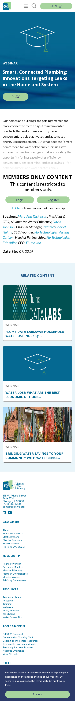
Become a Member (13, 567)
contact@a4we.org (14, 506)
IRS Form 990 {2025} (14, 546)
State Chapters (11, 543)
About (6, 530)
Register (53, 200)
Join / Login (56, 6)
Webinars (8, 607)
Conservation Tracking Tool (18, 637)
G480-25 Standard (13, 634)
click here (17, 208)
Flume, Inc (33, 242)
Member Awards (12, 577)
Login (20, 200)
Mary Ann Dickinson (32, 216)
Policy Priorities (11, 610)
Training (7, 604)
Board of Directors (13, 533)
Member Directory (12, 570)
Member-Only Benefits (15, 573)
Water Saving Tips (12, 617)
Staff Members (11, 536)
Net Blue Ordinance (13, 650)
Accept (37, 694)
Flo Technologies (46, 232)
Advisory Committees (14, 580)
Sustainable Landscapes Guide (19, 644)
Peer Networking (12, 563)
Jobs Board (9, 613)
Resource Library (12, 597)
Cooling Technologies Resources (21, 640)
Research (8, 600)
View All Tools (10, 654)
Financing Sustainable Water (18, 647)
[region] (37, 683)
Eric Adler (10, 242)
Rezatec (48, 227)
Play (15, 97)
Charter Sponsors (12, 540)
